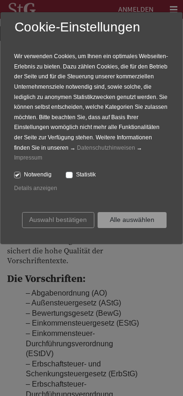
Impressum (28, 157)
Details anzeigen (35, 188)
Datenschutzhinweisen (106, 148)
